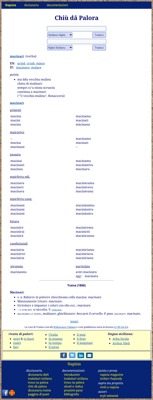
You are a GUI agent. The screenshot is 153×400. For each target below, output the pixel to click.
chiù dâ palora (37, 386)
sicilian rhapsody (111, 378)
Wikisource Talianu (64, 327)
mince (40, 63)
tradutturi (40, 378)
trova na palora (38, 382)
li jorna (54, 347)
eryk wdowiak (109, 396)
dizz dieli (38, 374)
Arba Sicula (121, 339)
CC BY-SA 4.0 (121, 327)
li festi (81, 339)
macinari (17, 56)
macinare (23, 67)
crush (31, 63)
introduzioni (72, 374)
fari (15, 347)
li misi (81, 335)
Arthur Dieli (121, 343)
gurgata (56, 309)
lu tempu (55, 343)
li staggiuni (85, 343)
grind (21, 63)
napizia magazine (111, 374)
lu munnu (56, 339)
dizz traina (39, 390)
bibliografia (71, 394)
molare (36, 67)
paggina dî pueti (38, 394)
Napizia (74, 363)
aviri (16, 339)
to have (29, 339)
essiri (17, 343)
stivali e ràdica (73, 386)
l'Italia (53, 335)
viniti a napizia (109, 387)
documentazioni (57, 5)
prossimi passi (73, 390)
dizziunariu (31, 5)
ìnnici (74, 321)
